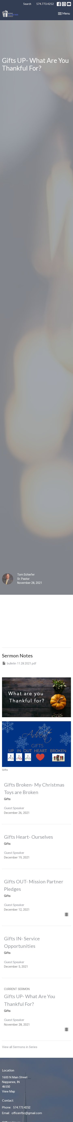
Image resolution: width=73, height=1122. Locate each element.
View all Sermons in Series (19, 1047)
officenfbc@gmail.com (27, 1113)
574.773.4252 (45, 3)
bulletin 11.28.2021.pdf (21, 663)
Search (27, 3)
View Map (8, 1091)
